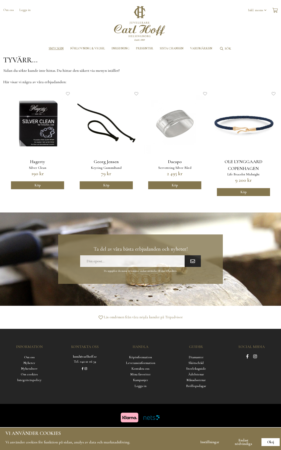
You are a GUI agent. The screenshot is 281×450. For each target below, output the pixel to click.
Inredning (120, 48)
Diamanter (196, 357)
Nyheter (29, 363)
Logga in (25, 10)
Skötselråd (196, 363)
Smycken (56, 48)
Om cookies (29, 374)
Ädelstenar (196, 374)
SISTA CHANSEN (172, 48)
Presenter (144, 48)
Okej (270, 442)
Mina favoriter (140, 374)
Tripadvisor (174, 317)
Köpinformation (140, 357)
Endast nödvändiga (243, 442)
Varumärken (201, 48)
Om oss (8, 10)
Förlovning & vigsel (87, 48)
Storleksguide (196, 368)
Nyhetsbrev (29, 368)
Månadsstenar (196, 380)
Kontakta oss (140, 368)
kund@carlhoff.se (85, 356)
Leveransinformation (140, 363)
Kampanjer (140, 380)
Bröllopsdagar (196, 386)
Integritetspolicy (29, 380)
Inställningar (209, 442)
